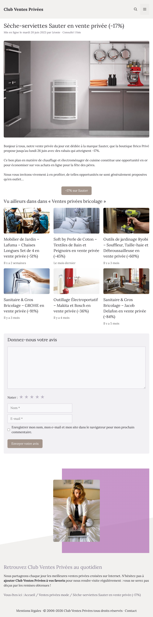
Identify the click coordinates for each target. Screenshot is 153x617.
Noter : (12, 397)
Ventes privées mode (54, 595)
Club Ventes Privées (23, 9)
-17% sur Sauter (76, 190)
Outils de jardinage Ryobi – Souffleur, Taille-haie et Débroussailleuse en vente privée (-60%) (125, 248)
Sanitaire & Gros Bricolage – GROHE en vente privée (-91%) (24, 305)
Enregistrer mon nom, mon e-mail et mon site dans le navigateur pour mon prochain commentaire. (73, 429)
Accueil (29, 595)
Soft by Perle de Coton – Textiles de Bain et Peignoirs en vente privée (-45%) (76, 248)
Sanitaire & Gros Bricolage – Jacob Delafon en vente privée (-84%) (124, 308)
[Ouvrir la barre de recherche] (135, 9)
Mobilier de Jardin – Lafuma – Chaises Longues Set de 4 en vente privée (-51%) (21, 248)
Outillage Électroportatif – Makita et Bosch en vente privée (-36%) (76, 305)
